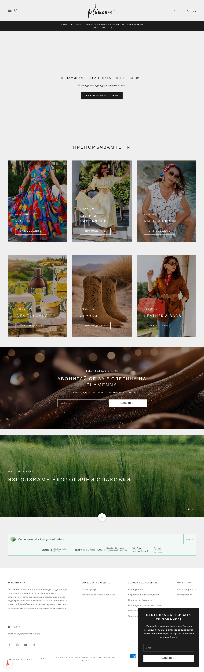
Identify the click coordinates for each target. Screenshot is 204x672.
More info (189, 539)
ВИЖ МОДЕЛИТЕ (30, 231)
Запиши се (168, 658)
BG (176, 10)
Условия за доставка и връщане (98, 594)
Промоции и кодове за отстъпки (145, 605)
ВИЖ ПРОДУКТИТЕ (32, 325)
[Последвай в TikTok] (34, 644)
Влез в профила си (186, 589)
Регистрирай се (184, 594)
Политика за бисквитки (140, 600)
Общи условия (136, 589)
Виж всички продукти (102, 95)
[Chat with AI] (8, 664)
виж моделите (159, 231)
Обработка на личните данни (143, 594)
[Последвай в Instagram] (17, 644)
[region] (102, 476)
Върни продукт (89, 589)
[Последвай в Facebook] (9, 644)
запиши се (127, 403)
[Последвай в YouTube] (25, 644)
